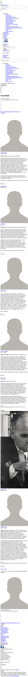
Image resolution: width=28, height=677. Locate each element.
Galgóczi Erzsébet (4, 351)
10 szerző (3, 99)
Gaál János (3, 112)
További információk (15, 675)
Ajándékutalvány (4, 631)
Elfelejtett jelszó (6, 50)
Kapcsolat (5, 38)
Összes (2, 111)
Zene (7, 30)
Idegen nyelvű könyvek (10, 17)
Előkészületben (6, 33)
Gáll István (3, 377)
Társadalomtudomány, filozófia (12, 26)
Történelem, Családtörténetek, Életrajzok (14, 27)
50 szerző (11, 99)
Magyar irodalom (9, 21)
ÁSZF (2, 634)
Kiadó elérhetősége (4, 643)
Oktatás (7, 25)
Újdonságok (5, 32)
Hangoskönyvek (9, 31)
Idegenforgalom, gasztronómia (12, 18)
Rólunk (4, 37)
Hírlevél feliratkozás (5, 629)
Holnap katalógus (4, 630)
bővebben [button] (3, 183)
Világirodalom (9, 28)
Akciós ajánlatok (4, 627)
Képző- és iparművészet (11, 20)
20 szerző (7, 99)
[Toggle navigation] (1, 10)
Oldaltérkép (3, 639)
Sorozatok (5, 34)
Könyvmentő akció (4, 632)
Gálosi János (3, 489)
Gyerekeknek (8, 15)
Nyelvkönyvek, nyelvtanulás (12, 24)
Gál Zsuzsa (3, 290)
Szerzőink (5, 36)
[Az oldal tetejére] (1, 1)
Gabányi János (4, 152)
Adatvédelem (3, 638)
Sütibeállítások (4, 640)
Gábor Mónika (4, 186)
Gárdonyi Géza (4, 526)
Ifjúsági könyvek (9, 19)
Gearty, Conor (3, 569)
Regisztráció (5, 44)
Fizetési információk (5, 637)
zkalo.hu (17, 669)
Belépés (4, 45)
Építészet (7, 14)
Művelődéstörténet (9, 23)
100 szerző (15, 99)
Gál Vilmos (3, 223)
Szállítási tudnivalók (5, 636)
